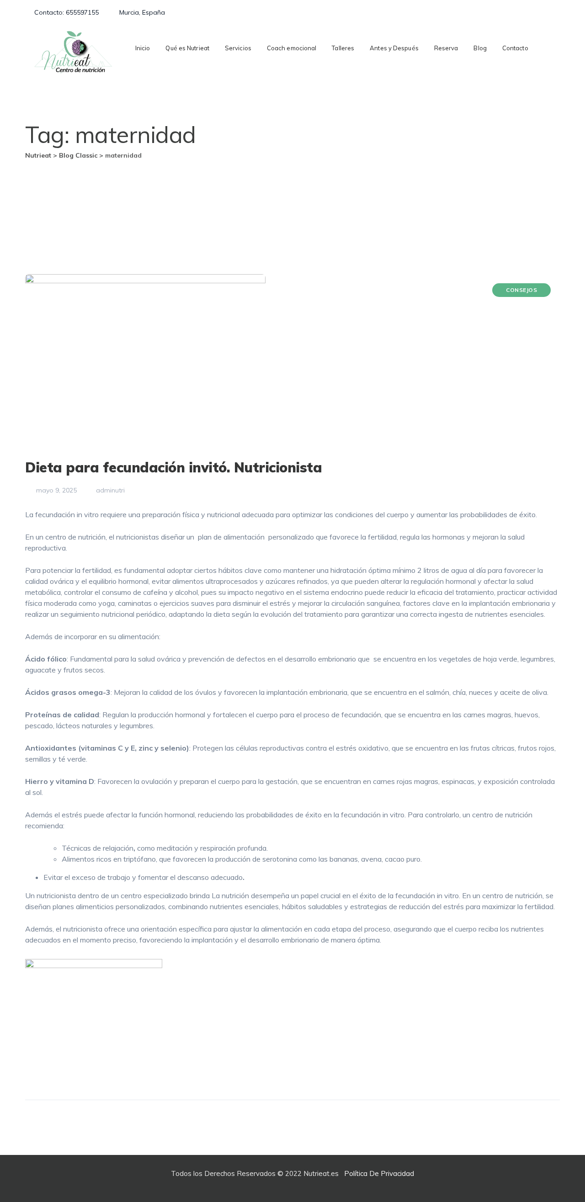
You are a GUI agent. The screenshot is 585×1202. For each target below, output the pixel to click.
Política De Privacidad (379, 1173)
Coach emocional (292, 48)
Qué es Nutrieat (187, 48)
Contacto (515, 48)
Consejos (521, 289)
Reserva (446, 48)
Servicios (238, 48)
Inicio (142, 48)
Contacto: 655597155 (66, 12)
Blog (479, 48)
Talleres (343, 48)
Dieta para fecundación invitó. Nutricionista (173, 467)
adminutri (109, 490)
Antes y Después (394, 48)
